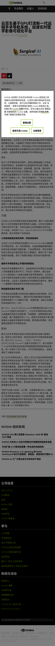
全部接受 (37, 130)
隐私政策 (45, 111)
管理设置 (27, 122)
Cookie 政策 (17, 109)
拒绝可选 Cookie (20, 130)
